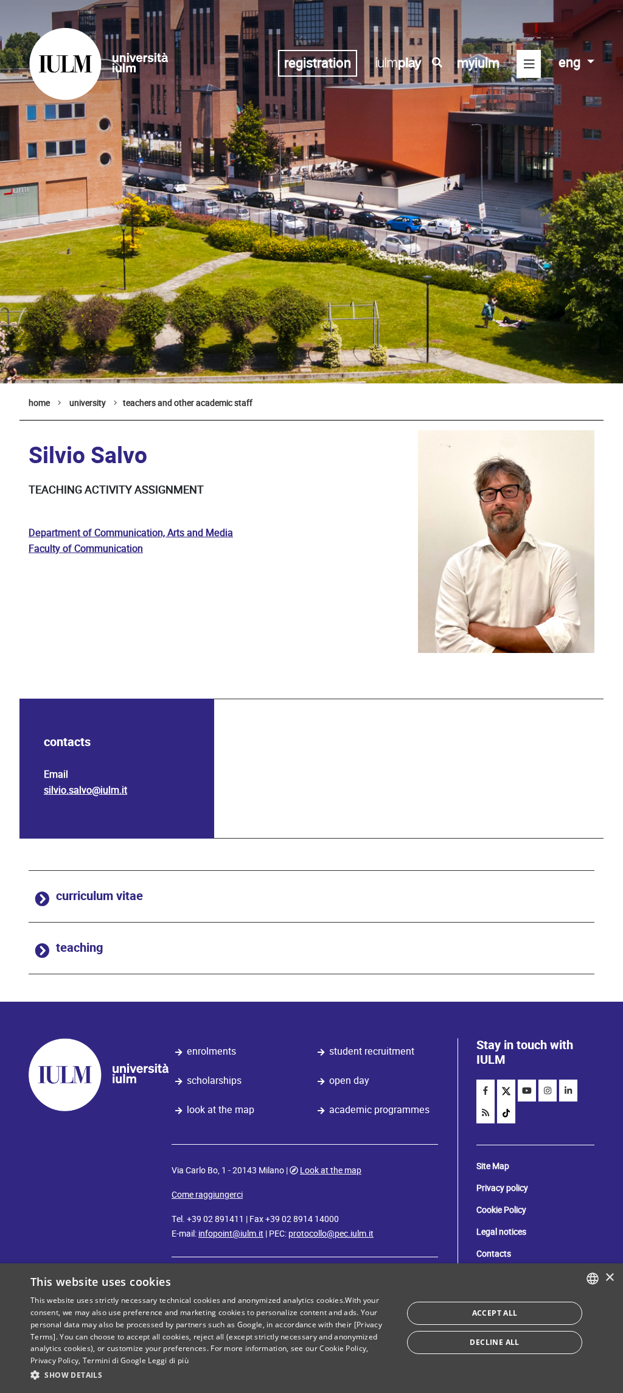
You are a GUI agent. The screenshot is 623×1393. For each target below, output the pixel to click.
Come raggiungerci (207, 1195)
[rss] (485, 1112)
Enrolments (211, 1051)
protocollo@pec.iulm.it (331, 1233)
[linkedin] (568, 1090)
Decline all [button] (494, 1342)
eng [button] (571, 62)
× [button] (609, 1277)
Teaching (79, 948)
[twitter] (506, 1090)
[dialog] (311, 1328)
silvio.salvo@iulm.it (85, 790)
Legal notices (501, 1232)
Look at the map (220, 1110)
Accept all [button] (495, 1313)
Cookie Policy (501, 1210)
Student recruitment (371, 1051)
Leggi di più (168, 1360)
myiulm (478, 63)
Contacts (493, 1254)
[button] (211, 1375)
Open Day (349, 1081)
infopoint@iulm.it (230, 1233)
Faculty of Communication (86, 549)
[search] (437, 63)
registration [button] (317, 63)
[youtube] (527, 1090)
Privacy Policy (54, 1360)
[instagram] (547, 1090)
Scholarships (214, 1081)
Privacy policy (502, 1188)
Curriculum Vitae (99, 896)
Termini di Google (114, 1360)
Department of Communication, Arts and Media (131, 533)
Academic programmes (379, 1110)
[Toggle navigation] (529, 64)
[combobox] (592, 1279)
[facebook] (485, 1090)
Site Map (492, 1166)
